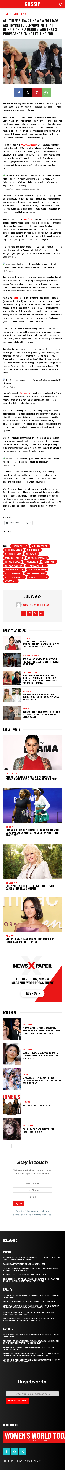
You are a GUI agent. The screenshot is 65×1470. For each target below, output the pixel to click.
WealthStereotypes (38, 577)
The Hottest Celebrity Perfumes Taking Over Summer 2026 (30, 1302)
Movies (26, 1102)
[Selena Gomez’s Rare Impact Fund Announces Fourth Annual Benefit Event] (32, 914)
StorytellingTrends (36, 565)
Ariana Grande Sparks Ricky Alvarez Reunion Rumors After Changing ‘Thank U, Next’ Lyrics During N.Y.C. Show (41, 1030)
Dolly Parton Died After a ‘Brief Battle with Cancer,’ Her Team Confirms (30, 887)
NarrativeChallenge (14, 557)
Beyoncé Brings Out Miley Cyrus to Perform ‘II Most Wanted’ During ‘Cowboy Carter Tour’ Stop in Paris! (31, 1280)
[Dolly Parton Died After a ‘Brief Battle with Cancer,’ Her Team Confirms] (32, 861)
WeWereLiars (10, 581)
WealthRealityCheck (14, 577)
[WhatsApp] (46, 92)
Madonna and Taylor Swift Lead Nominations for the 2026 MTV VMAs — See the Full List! (41, 697)
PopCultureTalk (12, 561)
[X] (27, 92)
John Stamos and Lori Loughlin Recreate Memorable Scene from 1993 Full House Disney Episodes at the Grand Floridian (40, 679)
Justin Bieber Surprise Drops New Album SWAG (25, 1275)
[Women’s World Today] (19, 605)
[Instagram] (29, 613)
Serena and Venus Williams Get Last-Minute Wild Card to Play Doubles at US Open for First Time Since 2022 (32, 832)
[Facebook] (18, 92)
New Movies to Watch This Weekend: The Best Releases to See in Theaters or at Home (42, 661)
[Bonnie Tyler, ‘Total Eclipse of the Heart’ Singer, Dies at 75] (12, 1129)
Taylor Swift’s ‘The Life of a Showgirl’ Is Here (24, 1264)
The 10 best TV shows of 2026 (36, 1105)
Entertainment (20, 14)
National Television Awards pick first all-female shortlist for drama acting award (42, 714)
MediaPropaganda (13, 553)
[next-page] (10, 1146)
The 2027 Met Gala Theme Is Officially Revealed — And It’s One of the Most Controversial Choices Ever (31, 1342)
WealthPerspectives (35, 573)
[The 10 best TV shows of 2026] (12, 1104)
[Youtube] (41, 613)
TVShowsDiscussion (14, 569)
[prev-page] (5, 1146)
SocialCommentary (13, 565)
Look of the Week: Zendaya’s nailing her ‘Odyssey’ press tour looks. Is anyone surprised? (41, 1055)
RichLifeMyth (49, 561)
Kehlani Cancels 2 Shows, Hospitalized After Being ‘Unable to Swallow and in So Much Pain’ (41, 644)
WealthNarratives (13, 573)
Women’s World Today (36, 605)
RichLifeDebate (31, 561)
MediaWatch (31, 553)
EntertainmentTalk (13, 550)
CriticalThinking (19, 546)
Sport (9, 827)
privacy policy (20, 1215)
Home (5, 14)
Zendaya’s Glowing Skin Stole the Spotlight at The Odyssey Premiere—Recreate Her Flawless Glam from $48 (31, 1307)
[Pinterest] (37, 92)
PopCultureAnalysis (37, 557)
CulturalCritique (40, 546)
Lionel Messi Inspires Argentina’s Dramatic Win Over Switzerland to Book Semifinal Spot (42, 1080)
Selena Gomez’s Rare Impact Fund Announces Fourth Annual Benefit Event (30, 940)
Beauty (10, 936)
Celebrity (28, 638)
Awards (27, 691)
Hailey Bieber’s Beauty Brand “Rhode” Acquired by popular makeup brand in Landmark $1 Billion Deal (30, 1319)
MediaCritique (33, 550)
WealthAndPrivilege (37, 569)
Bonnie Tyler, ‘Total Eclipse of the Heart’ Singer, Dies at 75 (39, 1130)
